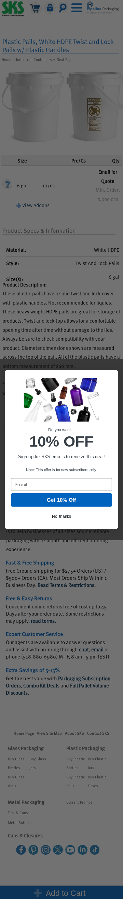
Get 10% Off (61, 500)
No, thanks (61, 516)
